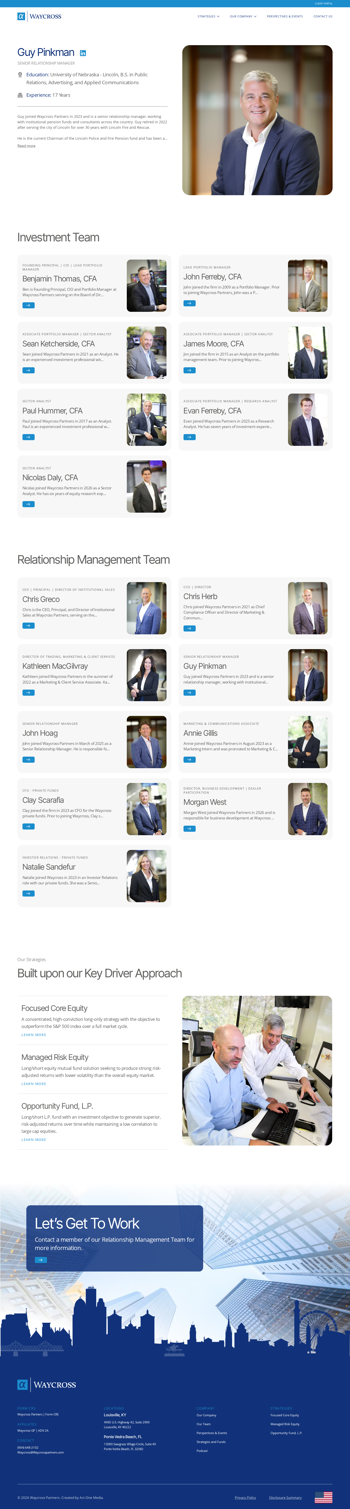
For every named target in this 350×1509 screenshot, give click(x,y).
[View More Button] (28, 305)
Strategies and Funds (211, 1442)
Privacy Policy (245, 1497)
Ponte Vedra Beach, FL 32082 (123, 1449)
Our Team (204, 1424)
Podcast (202, 1451)
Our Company (206, 1415)
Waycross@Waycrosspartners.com (40, 1452)
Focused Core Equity (285, 1415)
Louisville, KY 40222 (117, 1427)
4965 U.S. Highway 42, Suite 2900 (126, 1422)
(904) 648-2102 (27, 1447)
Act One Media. (92, 1497)
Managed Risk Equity (285, 1424)
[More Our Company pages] (255, 16)
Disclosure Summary (285, 1497)
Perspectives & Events (212, 1433)
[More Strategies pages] (218, 16)
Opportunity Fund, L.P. (286, 1433)
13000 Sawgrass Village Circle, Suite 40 (130, 1444)
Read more (26, 145)
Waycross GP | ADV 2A (32, 1430)
